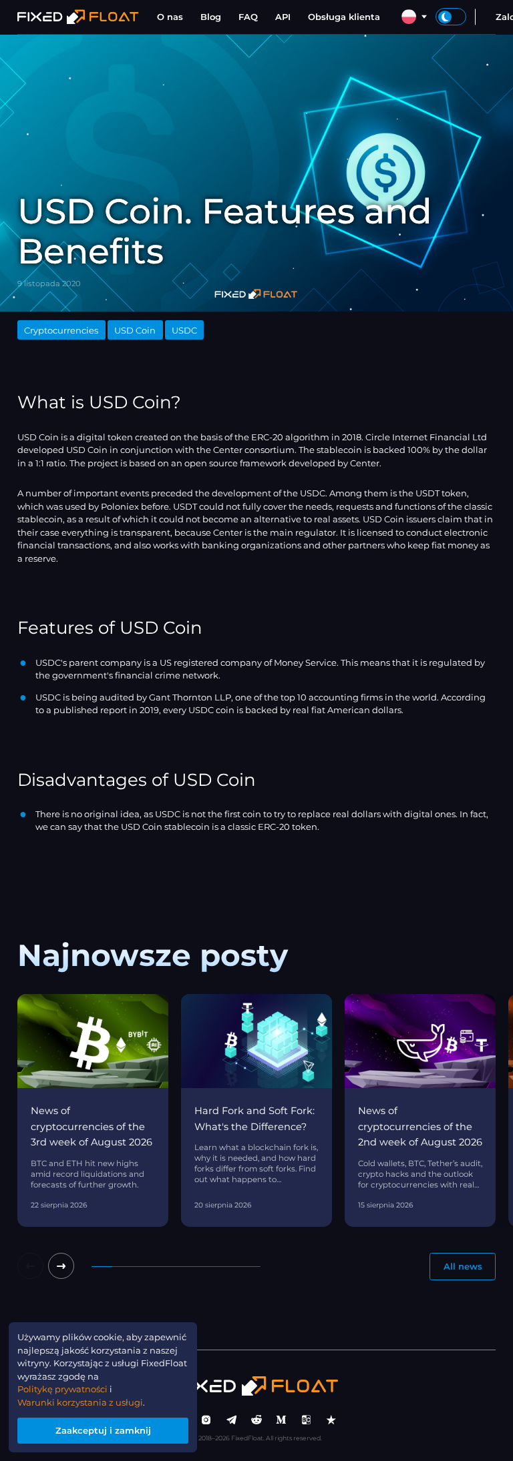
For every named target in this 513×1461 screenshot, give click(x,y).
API (283, 16)
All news (463, 1266)
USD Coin (135, 330)
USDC (184, 330)
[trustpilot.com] (331, 1420)
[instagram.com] (206, 1420)
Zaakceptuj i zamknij (103, 1430)
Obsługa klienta (344, 16)
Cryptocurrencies (61, 330)
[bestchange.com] (306, 1420)
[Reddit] (256, 1420)
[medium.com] (281, 1420)
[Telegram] (231, 1420)
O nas (170, 16)
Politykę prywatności (62, 1389)
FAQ (248, 16)
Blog (210, 16)
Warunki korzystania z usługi (80, 1402)
